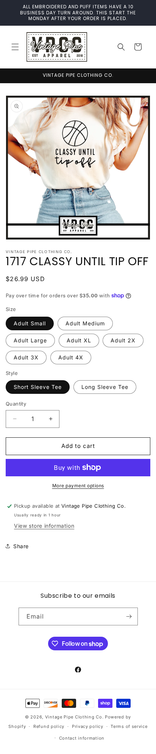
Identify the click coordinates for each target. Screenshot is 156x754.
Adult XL (79, 340)
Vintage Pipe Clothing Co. (74, 717)
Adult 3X (26, 357)
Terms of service (129, 726)
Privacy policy (87, 726)
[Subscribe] (129, 616)
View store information (44, 525)
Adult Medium (85, 323)
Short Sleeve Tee (38, 387)
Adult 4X (70, 357)
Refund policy (48, 726)
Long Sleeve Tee (104, 387)
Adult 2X (123, 340)
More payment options (78, 485)
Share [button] (21, 546)
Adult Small (30, 323)
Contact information (82, 738)
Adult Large (30, 340)
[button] (15, 47)
